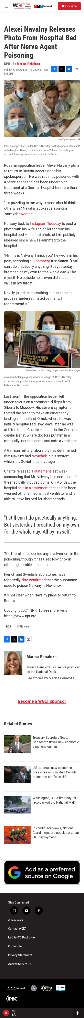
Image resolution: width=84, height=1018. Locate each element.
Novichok (39, 456)
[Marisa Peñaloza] (13, 663)
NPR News (24, 626)
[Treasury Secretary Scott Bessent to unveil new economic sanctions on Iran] (17, 744)
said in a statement (33, 488)
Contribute (15, 946)
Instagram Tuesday (45, 223)
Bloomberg (41, 261)
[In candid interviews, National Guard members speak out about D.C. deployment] (17, 835)
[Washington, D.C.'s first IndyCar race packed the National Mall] (17, 804)
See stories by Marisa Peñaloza (50, 678)
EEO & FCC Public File (21, 937)
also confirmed (33, 580)
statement (42, 471)
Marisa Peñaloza (28, 64)
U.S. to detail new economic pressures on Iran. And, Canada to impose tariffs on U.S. (54, 772)
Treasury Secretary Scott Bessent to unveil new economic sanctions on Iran (56, 742)
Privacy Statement (20, 955)
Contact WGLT (17, 928)
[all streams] (78, 1013)
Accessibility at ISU (20, 964)
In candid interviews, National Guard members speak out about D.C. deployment (56, 832)
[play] (6, 1013)
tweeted (26, 214)
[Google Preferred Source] (42, 872)
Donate (71, 6)
